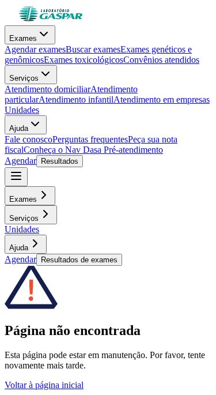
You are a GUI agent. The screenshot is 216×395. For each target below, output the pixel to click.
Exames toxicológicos (83, 60)
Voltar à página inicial (44, 385)
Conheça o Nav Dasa (62, 150)
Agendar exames (35, 49)
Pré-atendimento (132, 150)
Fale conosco (28, 139)
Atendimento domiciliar (47, 89)
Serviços (24, 78)
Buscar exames (93, 49)
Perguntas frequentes (90, 139)
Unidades (22, 110)
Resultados (59, 161)
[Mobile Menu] (16, 176)
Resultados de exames (79, 259)
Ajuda (18, 128)
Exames (23, 38)
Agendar (20, 160)
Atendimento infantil (76, 99)
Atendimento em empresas (161, 99)
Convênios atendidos (161, 60)
